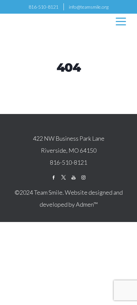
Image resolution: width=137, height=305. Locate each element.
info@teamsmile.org (88, 7)
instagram (83, 177)
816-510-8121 (44, 7)
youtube (73, 177)
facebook (53, 177)
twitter (63, 177)
